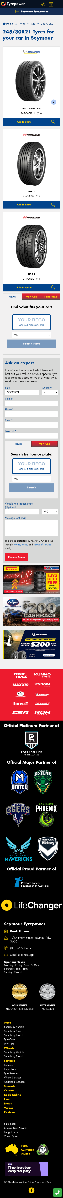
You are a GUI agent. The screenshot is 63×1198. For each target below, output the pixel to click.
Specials (9, 1086)
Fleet (7, 1099)
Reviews (9, 1112)
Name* (9, 398)
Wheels (9, 1048)
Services (9, 1060)
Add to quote (24, 121)
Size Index (10, 1123)
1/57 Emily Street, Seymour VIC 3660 (30, 939)
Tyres (7, 1022)
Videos (8, 1108)
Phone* (9, 409)
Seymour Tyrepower (34, 11)
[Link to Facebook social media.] (32, 1190)
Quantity (47, 387)
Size (7, 387)
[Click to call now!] (43, 4)
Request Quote (16, 557)
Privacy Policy (21, 544)
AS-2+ (31, 191)
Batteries (8, 1065)
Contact (9, 1090)
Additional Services (14, 1081)
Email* (9, 420)
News (8, 1103)
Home (9, 23)
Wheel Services (12, 1077)
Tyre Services (11, 1073)
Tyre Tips (9, 1043)
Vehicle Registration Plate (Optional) (19, 505)
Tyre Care (9, 1039)
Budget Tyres (11, 1132)
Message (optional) (15, 518)
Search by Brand (13, 1035)
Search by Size (12, 1031)
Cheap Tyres (11, 1136)
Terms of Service (42, 544)
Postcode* (10, 431)
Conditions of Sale (43, 1182)
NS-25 (31, 274)
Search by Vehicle (14, 1027)
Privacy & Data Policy (23, 1182)
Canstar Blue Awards (15, 1128)
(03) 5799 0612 (21, 948)
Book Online (12, 1095)
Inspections (10, 1069)
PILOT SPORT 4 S (31, 108)
